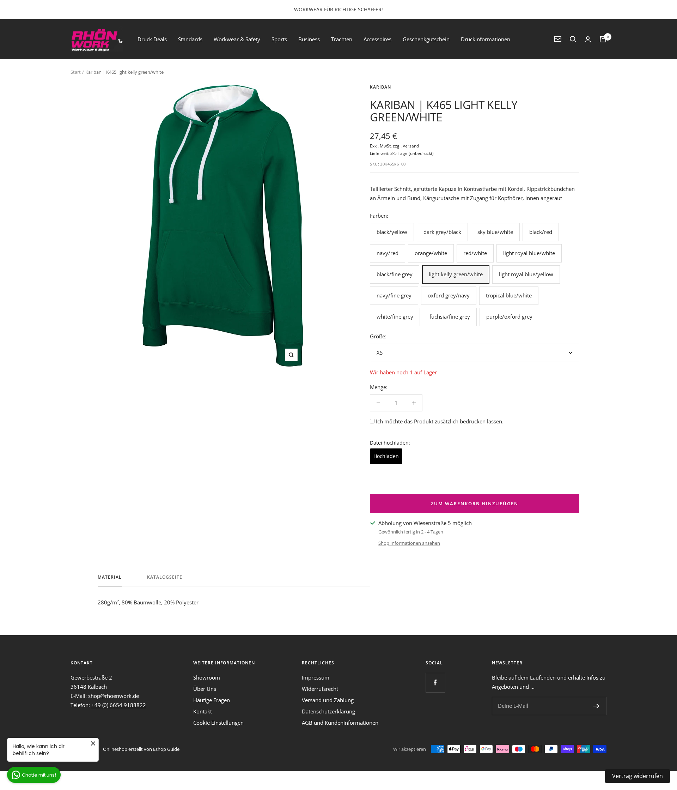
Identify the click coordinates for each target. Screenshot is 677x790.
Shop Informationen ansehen (409, 543)
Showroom (206, 677)
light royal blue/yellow (526, 274)
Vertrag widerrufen (637, 776)
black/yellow (392, 231)
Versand (411, 146)
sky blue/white (495, 231)
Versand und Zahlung (328, 700)
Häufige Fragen (211, 700)
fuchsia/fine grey (449, 316)
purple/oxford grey (509, 316)
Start (76, 72)
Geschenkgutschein (426, 39)
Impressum (315, 677)
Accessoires (377, 39)
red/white (475, 253)
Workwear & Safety (237, 39)
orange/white (431, 253)
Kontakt (202, 711)
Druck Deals (152, 39)
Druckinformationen (485, 39)
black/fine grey (395, 274)
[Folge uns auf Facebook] (435, 682)
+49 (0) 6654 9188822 (118, 704)
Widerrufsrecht (320, 688)
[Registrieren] (596, 706)
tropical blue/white (509, 295)
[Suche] (573, 39)
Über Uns (204, 688)
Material (110, 577)
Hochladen (386, 456)
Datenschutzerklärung (328, 711)
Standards (190, 39)
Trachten (341, 39)
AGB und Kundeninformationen (340, 722)
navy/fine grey (394, 295)
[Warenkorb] (602, 39)
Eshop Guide (166, 749)
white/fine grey (395, 316)
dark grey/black (442, 231)
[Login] (588, 39)
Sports (279, 39)
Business (309, 39)
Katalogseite (164, 577)
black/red (540, 231)
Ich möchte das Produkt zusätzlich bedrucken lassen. (440, 421)
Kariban (380, 87)
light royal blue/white (529, 253)
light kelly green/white (456, 274)
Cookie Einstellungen (218, 722)
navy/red (387, 253)
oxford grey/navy (449, 295)
